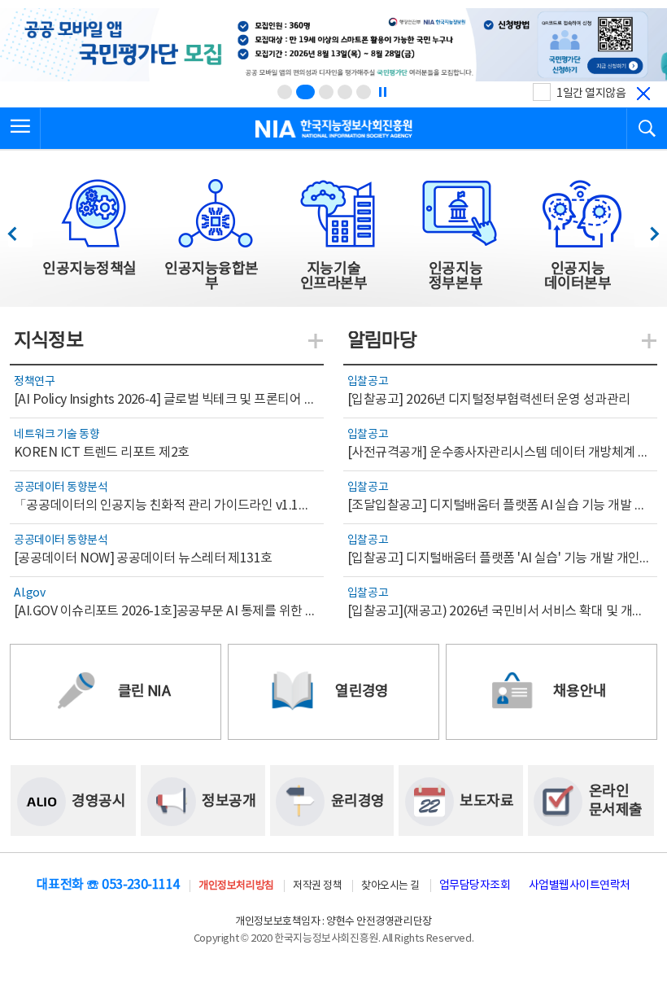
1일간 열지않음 (591, 93)
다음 (646, 229)
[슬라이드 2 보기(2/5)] (305, 92)
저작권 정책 (317, 886)
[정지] (382, 92)
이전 (20, 229)
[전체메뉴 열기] (20, 128)
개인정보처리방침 (235, 886)
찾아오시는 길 (390, 886)
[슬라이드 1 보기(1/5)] (284, 92)
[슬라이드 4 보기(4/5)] (345, 92)
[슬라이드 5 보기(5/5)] (363, 92)
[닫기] (643, 93)
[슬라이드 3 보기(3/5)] (326, 92)
